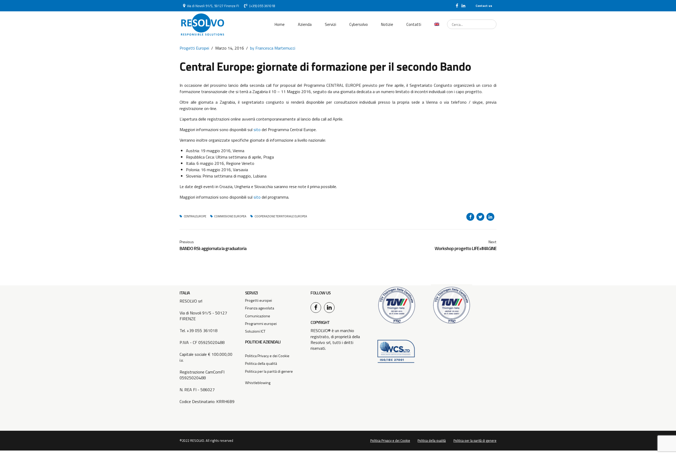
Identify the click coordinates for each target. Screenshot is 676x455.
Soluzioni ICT (255, 331)
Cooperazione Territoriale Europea (281, 216)
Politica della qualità (261, 363)
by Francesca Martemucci (272, 48)
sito (257, 129)
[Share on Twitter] (480, 217)
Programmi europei (261, 324)
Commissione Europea (230, 216)
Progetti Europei (194, 48)
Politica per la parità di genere (269, 371)
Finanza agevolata (259, 308)
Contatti (413, 24)
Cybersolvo (358, 24)
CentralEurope (195, 216)
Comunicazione (257, 316)
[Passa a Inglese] (436, 24)
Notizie (387, 24)
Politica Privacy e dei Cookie (267, 356)
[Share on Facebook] (470, 217)
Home (280, 24)
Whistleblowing (257, 383)
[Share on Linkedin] (490, 217)
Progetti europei (258, 300)
